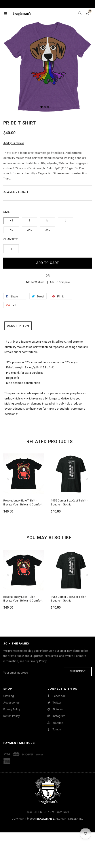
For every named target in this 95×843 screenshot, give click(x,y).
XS (11, 220)
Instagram (58, 716)
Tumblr (56, 729)
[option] (24, 479)
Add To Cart (47, 263)
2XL (29, 229)
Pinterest (58, 709)
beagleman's (45, 818)
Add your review (13, 143)
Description (18, 325)
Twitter (56, 702)
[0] (87, 13)
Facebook (59, 696)
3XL (47, 229)
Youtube (57, 722)
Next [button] (87, 478)
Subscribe (78, 671)
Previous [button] (7, 478)
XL (11, 229)
